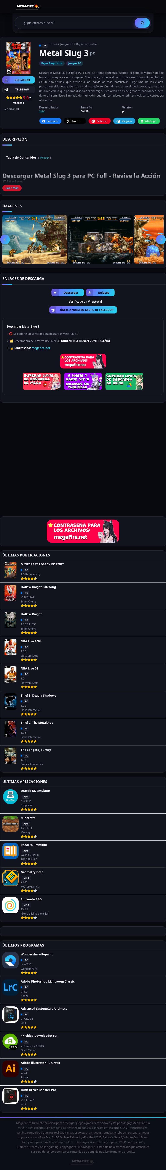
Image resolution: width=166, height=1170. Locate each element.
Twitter (76, 121)
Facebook (52, 121)
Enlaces (103, 292)
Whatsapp (150, 121)
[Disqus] (83, 461)
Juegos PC (66, 44)
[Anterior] (5, 239)
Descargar (22, 80)
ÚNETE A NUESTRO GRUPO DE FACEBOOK (86, 310)
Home (53, 44)
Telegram (126, 121)
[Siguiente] (161, 239)
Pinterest (102, 121)
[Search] (142, 23)
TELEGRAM (22, 89)
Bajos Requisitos (86, 44)
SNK (42, 111)
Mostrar (44, 157)
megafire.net (41, 348)
